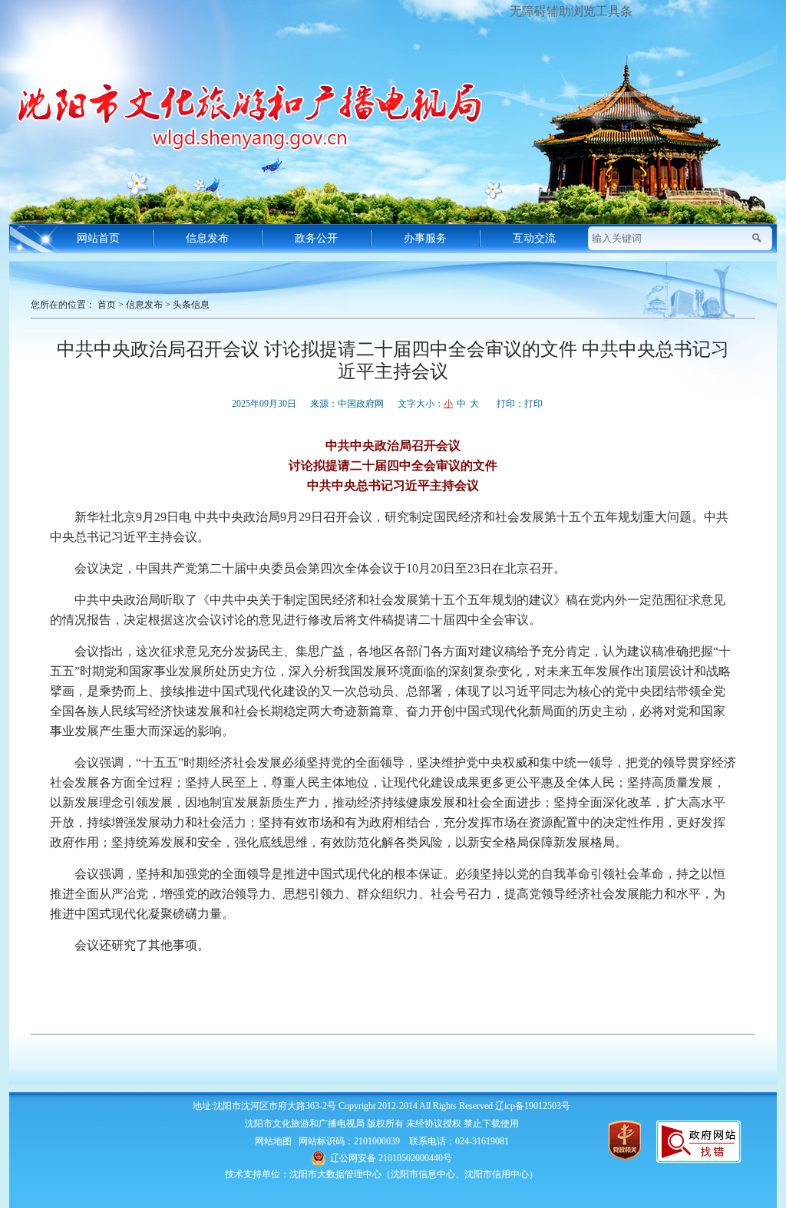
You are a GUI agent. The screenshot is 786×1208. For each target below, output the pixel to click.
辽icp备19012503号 (532, 1106)
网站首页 (98, 238)
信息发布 (207, 238)
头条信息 (191, 304)
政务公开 (316, 238)
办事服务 (425, 238)
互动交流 (534, 238)
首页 (106, 304)
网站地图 (273, 1141)
